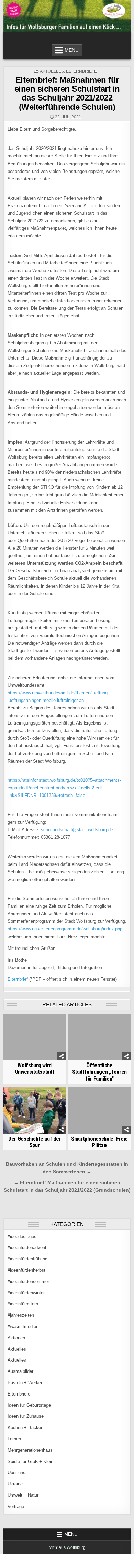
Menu (72, 50)
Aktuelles (52, 71)
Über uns (16, 1472)
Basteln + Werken (25, 1382)
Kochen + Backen (25, 1427)
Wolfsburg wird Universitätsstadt (34, 1068)
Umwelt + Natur (23, 1495)
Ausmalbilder (20, 1371)
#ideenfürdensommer (28, 1281)
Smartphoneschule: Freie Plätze (99, 1142)
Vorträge (16, 1506)
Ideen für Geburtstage (29, 1405)
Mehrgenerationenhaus (30, 1450)
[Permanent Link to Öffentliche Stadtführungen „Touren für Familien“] (99, 1037)
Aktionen (16, 1337)
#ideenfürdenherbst (26, 1270)
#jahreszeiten (21, 1315)
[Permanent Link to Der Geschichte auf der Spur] (34, 1110)
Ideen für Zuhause (26, 1416)
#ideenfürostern (23, 1303)
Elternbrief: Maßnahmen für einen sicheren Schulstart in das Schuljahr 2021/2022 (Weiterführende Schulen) (67, 93)
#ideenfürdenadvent (27, 1247)
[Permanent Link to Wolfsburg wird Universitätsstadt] (34, 1037)
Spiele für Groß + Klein (30, 1461)
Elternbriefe (81, 71)
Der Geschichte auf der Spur (34, 1142)
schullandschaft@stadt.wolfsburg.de (77, 829)
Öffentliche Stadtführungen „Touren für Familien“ (99, 1072)
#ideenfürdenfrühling (27, 1258)
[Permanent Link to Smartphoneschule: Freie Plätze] (99, 1110)
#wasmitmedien (23, 1326)
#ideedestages (22, 1236)
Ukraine (15, 1483)
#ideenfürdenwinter (26, 1292)
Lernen (14, 1438)
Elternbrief (18, 979)
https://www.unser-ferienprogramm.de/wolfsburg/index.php (65, 928)
